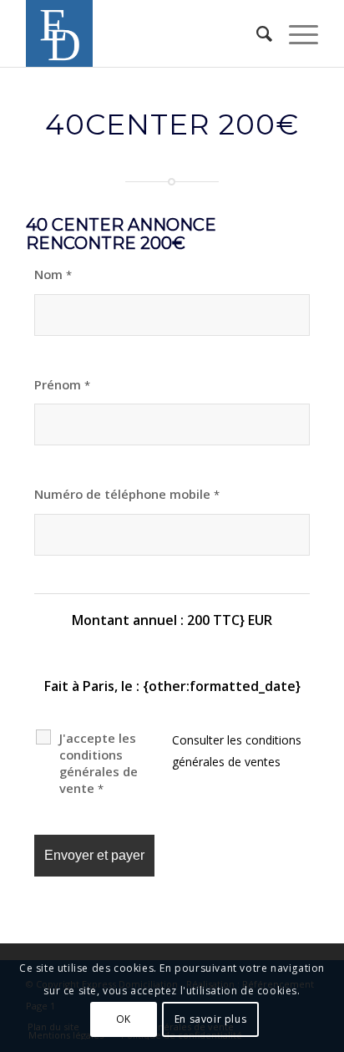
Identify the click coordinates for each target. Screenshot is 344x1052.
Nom (53, 274)
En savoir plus (210, 1019)
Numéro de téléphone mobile (127, 493)
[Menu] (295, 33)
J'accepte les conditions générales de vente (98, 762)
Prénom (62, 384)
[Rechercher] (256, 33)
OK (123, 1019)
